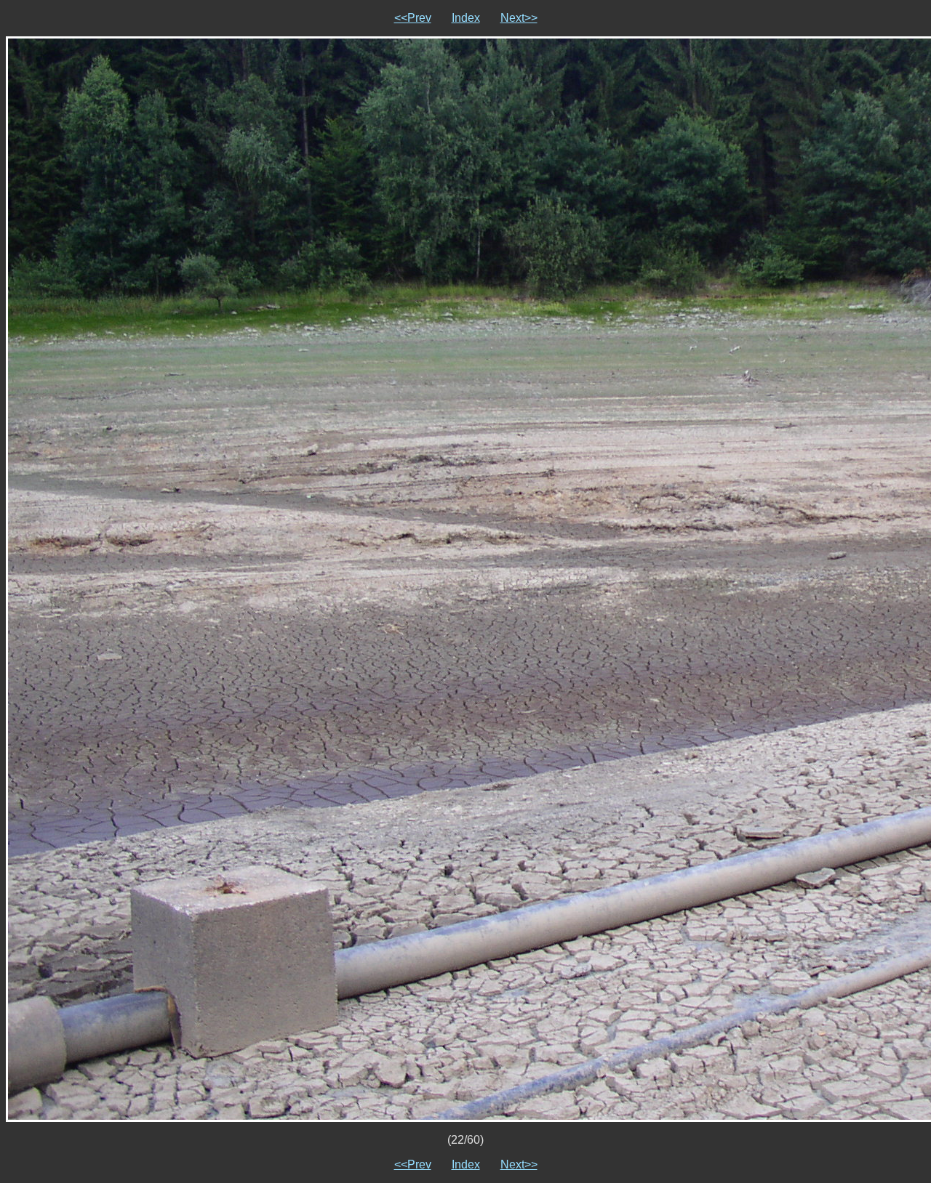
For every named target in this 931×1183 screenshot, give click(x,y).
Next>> (519, 18)
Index (466, 18)
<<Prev (412, 18)
